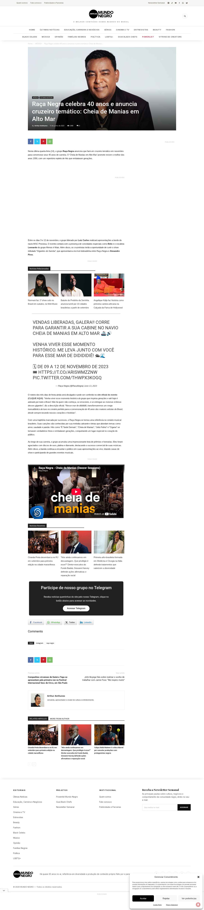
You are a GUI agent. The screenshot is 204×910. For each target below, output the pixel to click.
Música (46, 37)
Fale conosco (35, 3)
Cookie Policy (157, 905)
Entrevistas (141, 30)
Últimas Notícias (50, 30)
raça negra (50, 643)
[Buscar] (184, 16)
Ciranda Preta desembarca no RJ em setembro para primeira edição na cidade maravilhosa (43, 561)
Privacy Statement (172, 905)
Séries (107, 30)
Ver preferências (189, 898)
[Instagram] (168, 3)
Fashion (170, 30)
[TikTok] (172, 3)
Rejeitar (166, 898)
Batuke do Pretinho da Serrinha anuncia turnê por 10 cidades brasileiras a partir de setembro (75, 304)
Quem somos (22, 3)
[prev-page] (29, 764)
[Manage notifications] (198, 904)
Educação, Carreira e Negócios (81, 30)
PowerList (148, 37)
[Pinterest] (43, 141)
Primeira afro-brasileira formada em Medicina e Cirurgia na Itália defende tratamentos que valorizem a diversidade (108, 562)
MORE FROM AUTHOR (59, 719)
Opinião (59, 37)
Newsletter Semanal (156, 3)
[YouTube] (176, 3)
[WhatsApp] (183, 3)
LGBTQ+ (109, 37)
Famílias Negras (77, 37)
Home (32, 30)
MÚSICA (38, 43)
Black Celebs (29, 37)
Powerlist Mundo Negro (67, 797)
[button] (198, 877)
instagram (39, 643)
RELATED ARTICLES (38, 719)
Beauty (157, 30)
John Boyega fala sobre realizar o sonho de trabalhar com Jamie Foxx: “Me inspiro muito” (103, 678)
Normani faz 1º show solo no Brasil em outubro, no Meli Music (43, 302)
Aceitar (143, 898)
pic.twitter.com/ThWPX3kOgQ (67, 377)
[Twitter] (37, 141)
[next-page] (34, 764)
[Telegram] (186, 3)
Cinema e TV (122, 30)
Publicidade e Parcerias (54, 3)
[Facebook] (179, 3)
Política (95, 37)
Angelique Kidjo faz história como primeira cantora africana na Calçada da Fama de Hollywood (109, 304)
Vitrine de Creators (170, 37)
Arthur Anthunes (41, 126)
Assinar (184, 807)
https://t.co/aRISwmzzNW (67, 372)
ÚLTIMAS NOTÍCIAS (46, 97)
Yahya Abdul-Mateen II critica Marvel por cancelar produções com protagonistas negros (108, 750)
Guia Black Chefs (127, 37)
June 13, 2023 (90, 386)
